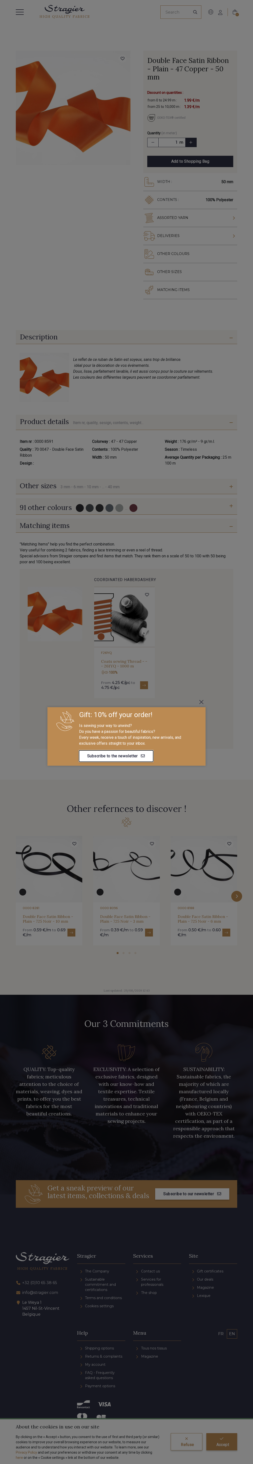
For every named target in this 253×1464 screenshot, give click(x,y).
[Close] (201, 702)
